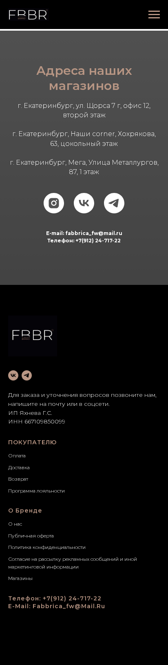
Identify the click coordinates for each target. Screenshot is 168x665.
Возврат (18, 479)
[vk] (84, 203)
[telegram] (114, 203)
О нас (15, 524)
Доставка (19, 467)
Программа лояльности (36, 491)
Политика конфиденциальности (47, 547)
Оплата (17, 455)
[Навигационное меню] (154, 15)
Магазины (20, 578)
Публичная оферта (31, 536)
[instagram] (54, 203)
